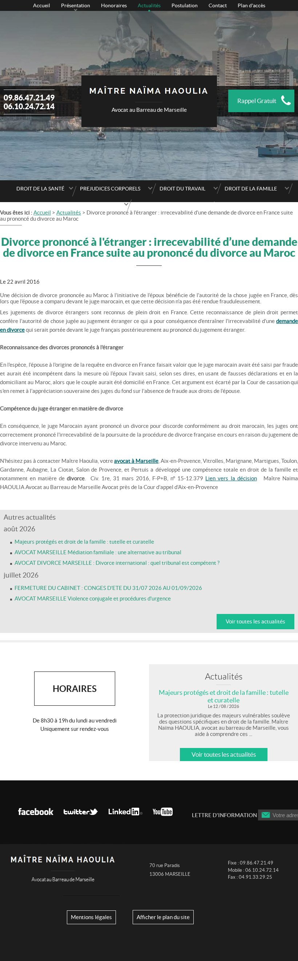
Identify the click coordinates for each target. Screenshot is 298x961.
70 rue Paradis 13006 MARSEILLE (169, 870)
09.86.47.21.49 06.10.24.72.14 (29, 102)
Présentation (75, 5)
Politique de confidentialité (175, 205)
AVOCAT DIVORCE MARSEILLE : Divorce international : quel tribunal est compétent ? (117, 563)
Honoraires (114, 5)
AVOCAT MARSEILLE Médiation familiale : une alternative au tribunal (98, 552)
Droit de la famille (251, 189)
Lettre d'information (224, 815)
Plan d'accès (251, 5)
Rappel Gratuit (256, 101)
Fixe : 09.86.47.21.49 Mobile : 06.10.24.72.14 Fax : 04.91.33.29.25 (253, 870)
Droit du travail (182, 189)
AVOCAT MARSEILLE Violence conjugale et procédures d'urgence (93, 598)
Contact (218, 5)
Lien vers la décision (231, 478)
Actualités (149, 5)
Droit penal (99, 205)
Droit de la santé (40, 189)
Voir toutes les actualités (255, 621)
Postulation (185, 5)
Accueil (41, 5)
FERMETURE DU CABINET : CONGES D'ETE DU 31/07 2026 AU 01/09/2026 (108, 588)
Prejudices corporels (110, 189)
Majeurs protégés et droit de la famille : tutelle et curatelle (84, 542)
